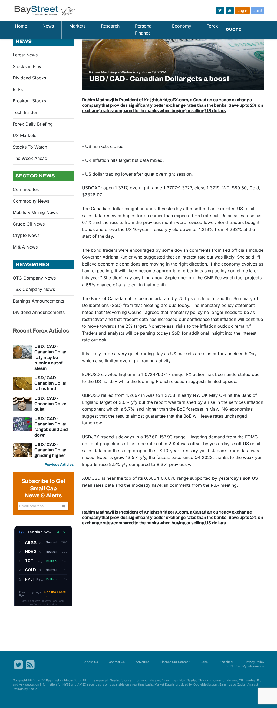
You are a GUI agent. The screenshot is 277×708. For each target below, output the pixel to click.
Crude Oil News (29, 224)
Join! (257, 10)
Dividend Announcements (39, 312)
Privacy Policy (254, 662)
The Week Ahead (30, 158)
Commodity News (31, 201)
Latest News (25, 55)
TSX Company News (34, 289)
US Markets (24, 135)
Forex (212, 26)
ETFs (18, 89)
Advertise (142, 662)
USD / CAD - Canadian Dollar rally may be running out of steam (50, 357)
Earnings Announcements (38, 301)
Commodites (26, 189)
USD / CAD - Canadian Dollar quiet (50, 403)
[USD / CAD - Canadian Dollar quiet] (22, 403)
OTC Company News (34, 278)
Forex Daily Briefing (33, 124)
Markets (77, 26)
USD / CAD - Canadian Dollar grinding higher (50, 450)
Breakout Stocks (29, 100)
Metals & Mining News (35, 212)
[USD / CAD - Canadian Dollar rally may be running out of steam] (22, 351)
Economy (181, 26)
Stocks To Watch (30, 147)
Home (21, 26)
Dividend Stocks (29, 77)
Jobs (204, 662)
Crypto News (26, 235)
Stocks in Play (27, 66)
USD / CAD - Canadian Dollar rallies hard (50, 383)
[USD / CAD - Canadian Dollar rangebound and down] (22, 423)
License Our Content (175, 662)
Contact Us (117, 662)
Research (110, 26)
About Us (91, 662)
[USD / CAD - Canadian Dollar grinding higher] (22, 449)
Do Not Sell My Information (245, 666)
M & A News (25, 247)
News (48, 26)
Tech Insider (25, 112)
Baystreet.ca (54, 680)
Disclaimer (226, 662)
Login (242, 10)
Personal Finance (144, 29)
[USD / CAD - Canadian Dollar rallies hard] (22, 382)
